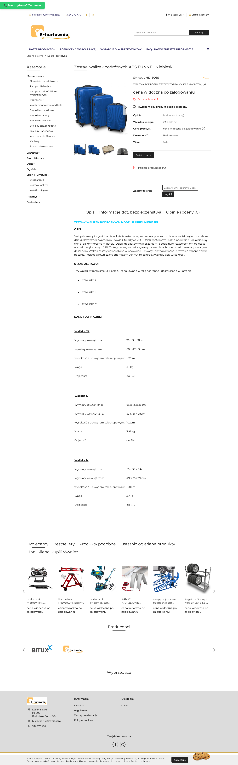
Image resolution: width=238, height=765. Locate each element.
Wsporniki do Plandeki (42, 136)
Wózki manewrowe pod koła (46, 105)
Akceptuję (180, 759)
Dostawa (79, 705)
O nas (124, 705)
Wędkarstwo (37, 179)
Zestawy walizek (39, 185)
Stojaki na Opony (39, 115)
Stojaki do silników (40, 120)
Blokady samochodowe (43, 125)
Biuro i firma (35, 158)
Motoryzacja (35, 76)
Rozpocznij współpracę (78, 49)
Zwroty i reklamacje (85, 715)
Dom (30, 163)
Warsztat (32, 152)
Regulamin (80, 710)
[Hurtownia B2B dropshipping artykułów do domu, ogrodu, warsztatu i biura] (206, 77)
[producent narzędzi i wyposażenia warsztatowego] (42, 649)
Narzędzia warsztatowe (43, 81)
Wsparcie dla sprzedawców (121, 49)
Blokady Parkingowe (41, 130)
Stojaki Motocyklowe (42, 110)
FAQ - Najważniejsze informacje (169, 49)
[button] (81, 699)
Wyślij (168, 194)
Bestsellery (33, 202)
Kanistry (34, 141)
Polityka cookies (83, 720)
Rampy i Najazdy (40, 86)
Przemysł (33, 196)
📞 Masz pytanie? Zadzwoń (22, 5)
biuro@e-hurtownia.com (46, 721)
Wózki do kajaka (39, 190)
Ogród (31, 169)
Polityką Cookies (76, 758)
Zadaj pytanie (144, 155)
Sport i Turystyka (37, 174)
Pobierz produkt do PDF (152, 167)
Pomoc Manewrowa (41, 146)
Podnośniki (36, 99)
